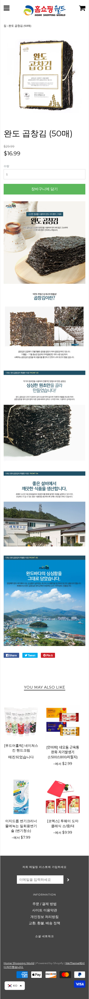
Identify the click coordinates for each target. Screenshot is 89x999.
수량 (6, 166)
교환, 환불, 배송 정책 (44, 923)
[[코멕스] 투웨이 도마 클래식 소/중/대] (62, 797)
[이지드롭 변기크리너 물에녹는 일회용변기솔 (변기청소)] (21, 797)
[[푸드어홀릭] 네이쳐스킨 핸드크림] (21, 721)
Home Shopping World (19, 963)
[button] (15, 986)
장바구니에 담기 (44, 189)
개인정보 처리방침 (44, 917)
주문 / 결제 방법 (44, 904)
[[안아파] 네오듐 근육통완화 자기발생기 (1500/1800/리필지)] (62, 722)
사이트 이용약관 (44, 910)
